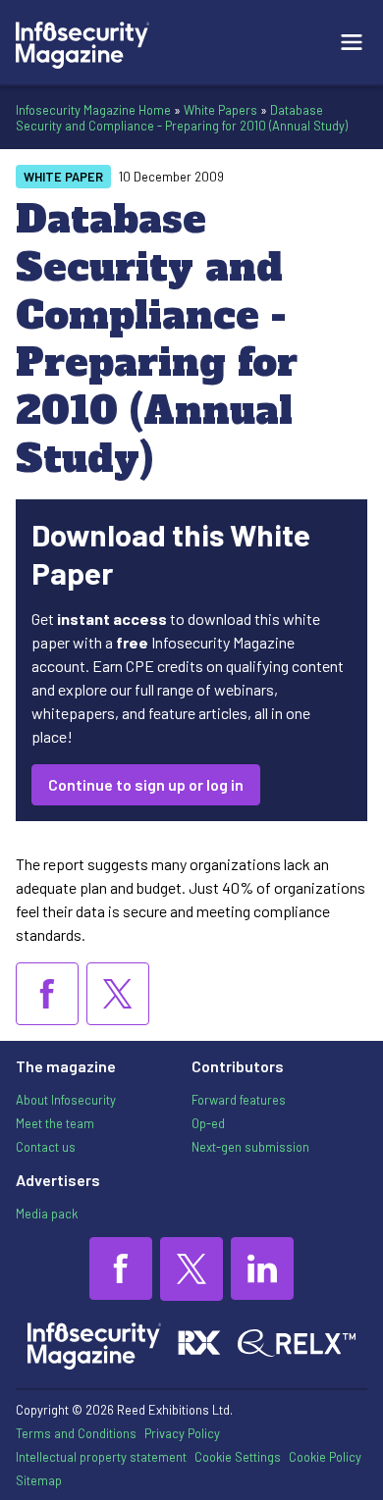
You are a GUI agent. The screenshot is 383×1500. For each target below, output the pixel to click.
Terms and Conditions (76, 1433)
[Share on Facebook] (47, 993)
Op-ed (208, 1123)
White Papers (220, 110)
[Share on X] (117, 993)
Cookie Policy (325, 1457)
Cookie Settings (237, 1457)
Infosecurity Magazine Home (93, 110)
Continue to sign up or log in (146, 784)
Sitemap (39, 1480)
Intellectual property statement (101, 1457)
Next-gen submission (250, 1147)
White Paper (63, 176)
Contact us (46, 1147)
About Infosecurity (66, 1100)
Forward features (239, 1100)
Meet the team (55, 1123)
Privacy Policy (182, 1433)
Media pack (47, 1213)
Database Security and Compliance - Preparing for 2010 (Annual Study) (182, 117)
